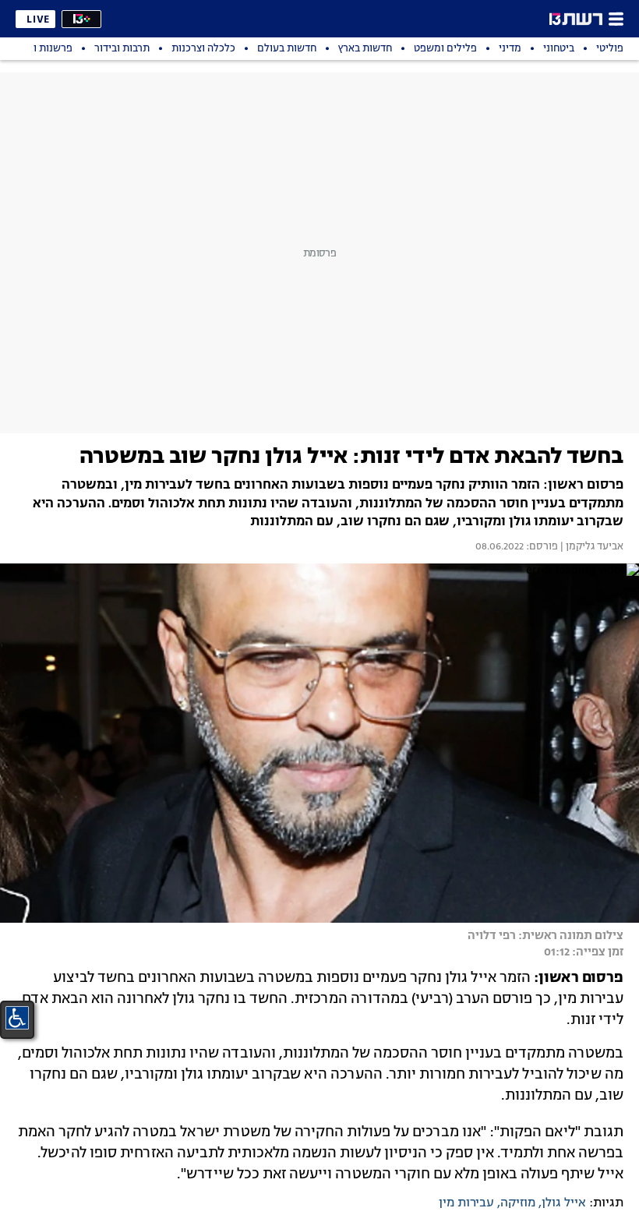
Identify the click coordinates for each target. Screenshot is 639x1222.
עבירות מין (466, 1203)
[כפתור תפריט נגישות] (17, 1018)
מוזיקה (517, 1203)
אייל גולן (564, 1203)
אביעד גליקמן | (590, 547)
